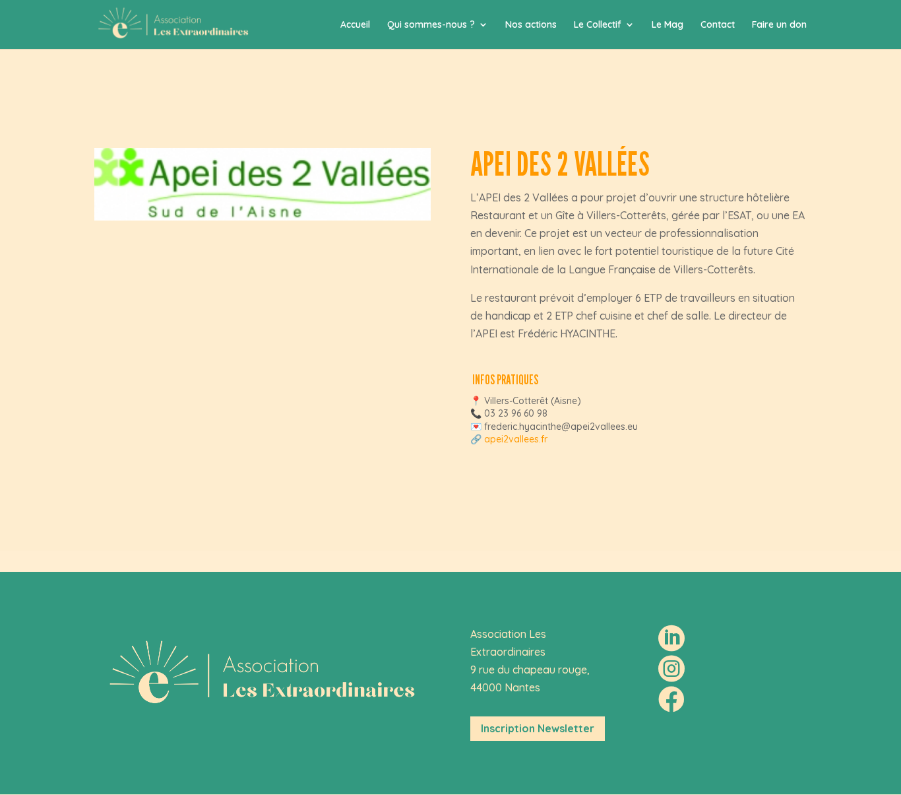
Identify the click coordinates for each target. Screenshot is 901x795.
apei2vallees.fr (515, 439)
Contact (717, 25)
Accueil (355, 25)
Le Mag (667, 25)
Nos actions (531, 25)
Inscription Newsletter (537, 728)
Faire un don (779, 25)
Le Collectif (597, 25)
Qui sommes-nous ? (431, 25)
